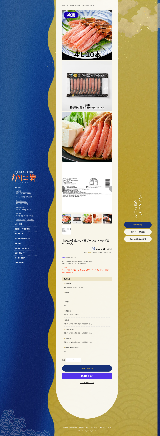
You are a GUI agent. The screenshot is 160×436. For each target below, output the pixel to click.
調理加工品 (29, 197)
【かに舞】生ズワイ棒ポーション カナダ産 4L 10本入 (82, 5)
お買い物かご (137, 225)
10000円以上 (30, 219)
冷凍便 (23, 209)
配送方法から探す (20, 207)
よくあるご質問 (20, 258)
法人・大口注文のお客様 (138, 239)
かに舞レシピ (19, 234)
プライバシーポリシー (92, 427)
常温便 (29, 209)
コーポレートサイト (106, 427)
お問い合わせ (19, 262)
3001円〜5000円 (28, 216)
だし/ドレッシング (21, 200)
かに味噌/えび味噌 (25, 193)
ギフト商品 (18, 224)
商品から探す (19, 191)
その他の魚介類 (20, 197)
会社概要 (18, 243)
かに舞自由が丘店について (24, 238)
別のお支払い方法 (87, 382)
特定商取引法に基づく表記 (70, 427)
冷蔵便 (18, 209)
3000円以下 (19, 216)
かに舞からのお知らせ (22, 248)
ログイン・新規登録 (138, 232)
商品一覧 (18, 187)
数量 (63, 360)
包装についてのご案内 (22, 229)
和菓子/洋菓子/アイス (21, 203)
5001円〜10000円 (20, 219)
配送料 (90, 252)
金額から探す (19, 213)
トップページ (65, 5)
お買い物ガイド (20, 253)
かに (17, 193)
